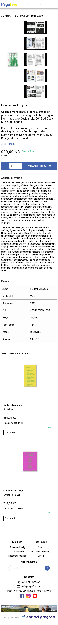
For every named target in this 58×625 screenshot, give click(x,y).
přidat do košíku (37, 166)
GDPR (41, 555)
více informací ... (8, 144)
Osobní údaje (17, 551)
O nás (41, 547)
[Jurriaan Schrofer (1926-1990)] (35, 33)
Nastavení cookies (17, 555)
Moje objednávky (17, 547)
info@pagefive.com (31, 586)
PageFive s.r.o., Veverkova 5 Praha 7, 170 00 (29, 590)
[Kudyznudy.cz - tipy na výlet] (29, 611)
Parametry (7, 281)
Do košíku (13, 433)
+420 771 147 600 (31, 582)
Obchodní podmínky (41, 551)
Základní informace (11, 177)
